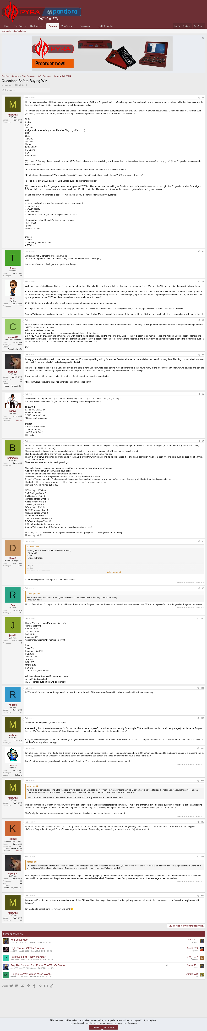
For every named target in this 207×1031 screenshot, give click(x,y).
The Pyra (18, 26)
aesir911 (14, 951)
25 (47, 976)
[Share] (199, 97)
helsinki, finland (16, 848)
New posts (6, 30)
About (7, 26)
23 (49, 959)
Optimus (195, 950)
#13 (202, 748)
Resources (85, 26)
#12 (202, 718)
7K (52, 959)
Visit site (19, 420)
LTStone (14, 942)
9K (50, 942)
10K (51, 951)
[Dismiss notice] (202, 38)
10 (46, 942)
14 (48, 968)
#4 (203, 320)
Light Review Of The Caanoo (27, 948)
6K (50, 976)
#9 (203, 588)
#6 (203, 394)
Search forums (19, 30)
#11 (202, 688)
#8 (203, 541)
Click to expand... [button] (114, 572)
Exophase (194, 959)
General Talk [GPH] (36, 942)
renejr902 (14, 968)
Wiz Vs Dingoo (19, 939)
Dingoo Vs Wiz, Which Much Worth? (31, 974)
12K (52, 968)
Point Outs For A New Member (28, 957)
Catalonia (18, 775)
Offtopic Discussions (36, 976)
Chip (196, 976)
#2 (203, 251)
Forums (53, 26)
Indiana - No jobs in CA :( (13, 387)
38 (48, 951)
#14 (202, 780)
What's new (67, 26)
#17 (202, 895)
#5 (203, 354)
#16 (202, 856)
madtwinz (8, 85)
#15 (202, 822)
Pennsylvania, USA (15, 349)
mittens (13, 976)
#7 (203, 441)
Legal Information (105, 26)
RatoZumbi (15, 959)
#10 (202, 618)
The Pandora (36, 26)
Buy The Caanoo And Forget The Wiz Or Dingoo (38, 965)
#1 (203, 97)
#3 (203, 281)
